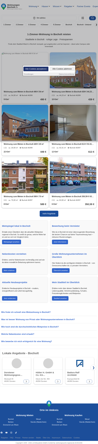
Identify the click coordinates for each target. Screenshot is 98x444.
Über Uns (46, 438)
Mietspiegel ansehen (11, 242)
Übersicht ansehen (61, 270)
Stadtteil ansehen (60, 298)
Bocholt (11, 419)
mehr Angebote (49, 214)
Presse (17, 438)
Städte (38, 438)
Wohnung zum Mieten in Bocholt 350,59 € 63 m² (72, 196)
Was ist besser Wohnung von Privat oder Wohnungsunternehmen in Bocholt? (38, 319)
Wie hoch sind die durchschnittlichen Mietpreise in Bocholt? (30, 327)
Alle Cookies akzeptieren (36, 69)
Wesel (38, 419)
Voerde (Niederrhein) (38, 422)
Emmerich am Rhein (11, 425)
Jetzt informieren (60, 242)
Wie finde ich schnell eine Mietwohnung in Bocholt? (26, 312)
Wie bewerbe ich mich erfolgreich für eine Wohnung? (26, 341)
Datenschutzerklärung (66, 74)
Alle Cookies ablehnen (62, 69)
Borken (11, 422)
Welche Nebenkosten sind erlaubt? (17, 334)
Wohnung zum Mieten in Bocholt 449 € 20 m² (24, 144)
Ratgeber (4, 438)
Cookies (77, 438)
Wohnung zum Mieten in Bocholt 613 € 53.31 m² (72, 144)
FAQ (11, 438)
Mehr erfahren (9, 270)
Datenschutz (67, 438)
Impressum (56, 438)
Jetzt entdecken (10, 298)
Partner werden (28, 438)
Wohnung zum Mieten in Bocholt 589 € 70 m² (24, 196)
